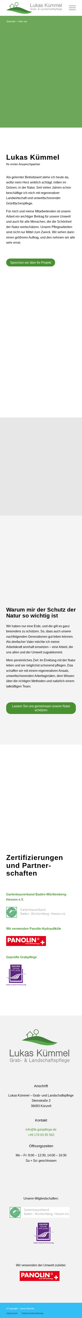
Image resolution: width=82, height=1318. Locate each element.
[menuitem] (70, 8)
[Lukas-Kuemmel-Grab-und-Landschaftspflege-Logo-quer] (34, 8)
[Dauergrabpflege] (16, 975)
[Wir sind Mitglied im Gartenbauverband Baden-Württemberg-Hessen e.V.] (36, 912)
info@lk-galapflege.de (41, 1129)
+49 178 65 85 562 (41, 1135)
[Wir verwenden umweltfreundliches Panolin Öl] (26, 941)
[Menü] (70, 8)
